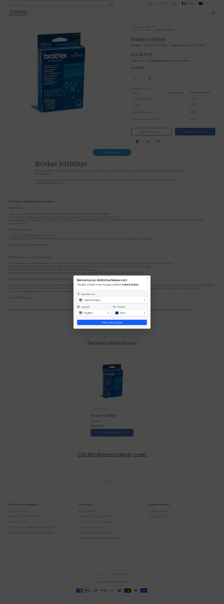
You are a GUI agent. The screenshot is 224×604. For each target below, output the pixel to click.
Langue (85, 306)
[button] (112, 300)
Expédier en (88, 294)
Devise (121, 306)
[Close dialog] (148, 278)
